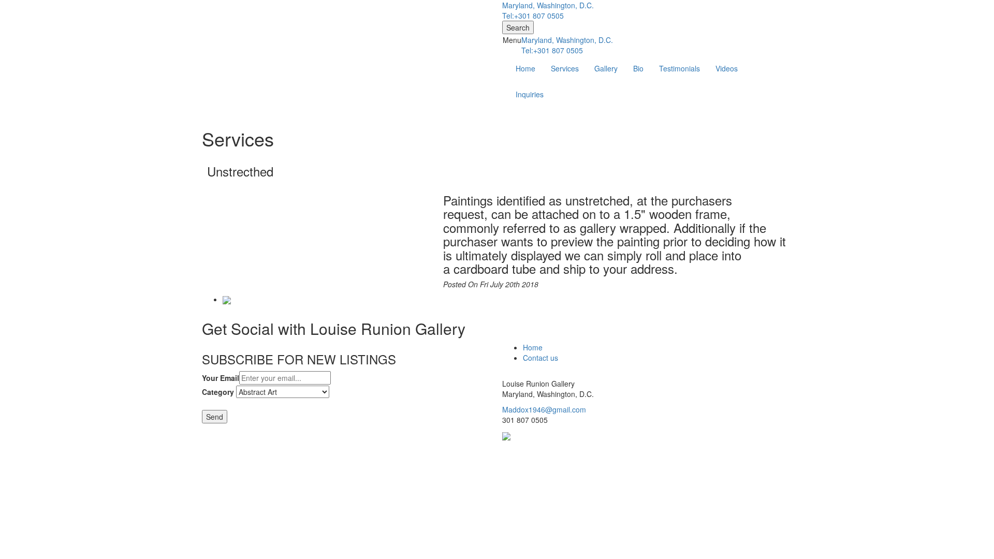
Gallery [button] (606, 68)
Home (525, 68)
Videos (726, 68)
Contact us (540, 357)
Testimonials (679, 68)
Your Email (220, 378)
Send (214, 416)
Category (218, 392)
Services (565, 68)
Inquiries (530, 94)
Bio (638, 68)
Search (518, 27)
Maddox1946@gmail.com (544, 409)
